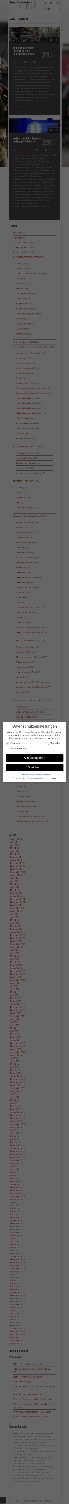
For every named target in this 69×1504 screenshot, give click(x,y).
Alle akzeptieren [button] (34, 758)
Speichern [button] (34, 767)
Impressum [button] (51, 778)
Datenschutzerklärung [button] (36, 778)
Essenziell (15, 743)
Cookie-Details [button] (19, 778)
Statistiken (55, 743)
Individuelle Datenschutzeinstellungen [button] (34, 774)
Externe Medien (18, 748)
